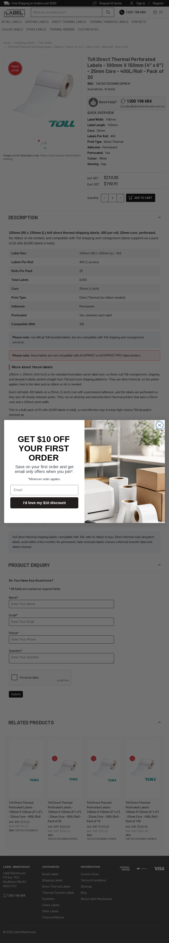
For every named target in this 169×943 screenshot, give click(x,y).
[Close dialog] (159, 425)
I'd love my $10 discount (44, 503)
